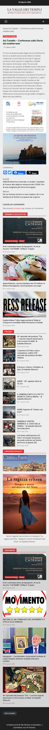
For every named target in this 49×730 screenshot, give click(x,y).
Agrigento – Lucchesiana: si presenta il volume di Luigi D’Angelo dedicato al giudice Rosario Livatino (24, 641)
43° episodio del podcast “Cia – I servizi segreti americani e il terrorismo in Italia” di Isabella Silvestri (9, 341)
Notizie (22, 241)
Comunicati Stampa (10, 36)
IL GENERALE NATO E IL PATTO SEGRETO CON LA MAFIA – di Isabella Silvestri (9, 398)
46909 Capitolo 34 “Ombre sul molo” (9, 412)
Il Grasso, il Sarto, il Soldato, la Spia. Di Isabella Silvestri (9, 370)
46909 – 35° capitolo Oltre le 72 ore (9, 384)
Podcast (14, 690)
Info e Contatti (10, 713)
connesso (17, 208)
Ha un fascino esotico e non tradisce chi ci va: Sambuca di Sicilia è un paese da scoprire (23, 194)
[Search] (43, 21)
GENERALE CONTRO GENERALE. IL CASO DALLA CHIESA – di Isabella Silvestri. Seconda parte (9, 426)
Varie (7, 651)
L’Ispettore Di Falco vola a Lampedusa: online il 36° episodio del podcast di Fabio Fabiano (9, 355)
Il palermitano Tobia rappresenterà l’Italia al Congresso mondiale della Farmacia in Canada (24, 305)
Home (5, 28)
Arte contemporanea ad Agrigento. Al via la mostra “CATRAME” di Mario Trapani (24, 231)
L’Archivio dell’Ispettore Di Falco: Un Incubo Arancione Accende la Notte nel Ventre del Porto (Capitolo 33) (9, 440)
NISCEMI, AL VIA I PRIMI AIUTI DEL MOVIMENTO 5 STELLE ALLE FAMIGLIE (24, 604)
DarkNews (17, 727)
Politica (7, 614)
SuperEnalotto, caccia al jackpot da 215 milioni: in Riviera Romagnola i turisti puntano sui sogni (24, 268)
